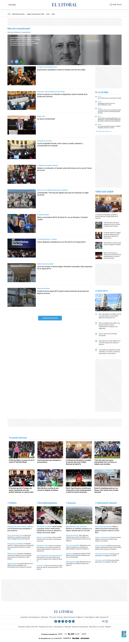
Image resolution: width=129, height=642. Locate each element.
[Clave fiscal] (124, 637)
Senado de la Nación (93, 41)
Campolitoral (24, 617)
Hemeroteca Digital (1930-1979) (28, 627)
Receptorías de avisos (46, 627)
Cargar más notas (50, 318)
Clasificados (44, 617)
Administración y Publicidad (62, 627)
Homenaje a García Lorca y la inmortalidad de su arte (106, 103)
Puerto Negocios (89, 617)
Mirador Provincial (69, 617)
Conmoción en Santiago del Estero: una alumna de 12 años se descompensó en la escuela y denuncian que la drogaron (109, 119)
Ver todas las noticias (103, 131)
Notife (97, 617)
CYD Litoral (52, 617)
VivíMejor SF (80, 617)
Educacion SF (104, 617)
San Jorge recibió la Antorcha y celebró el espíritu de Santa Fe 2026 (109, 126)
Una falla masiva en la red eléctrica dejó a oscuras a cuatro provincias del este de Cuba (109, 111)
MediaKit (108, 627)
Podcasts (60, 617)
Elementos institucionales (80, 627)
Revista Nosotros (34, 617)
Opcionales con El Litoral (96, 627)
